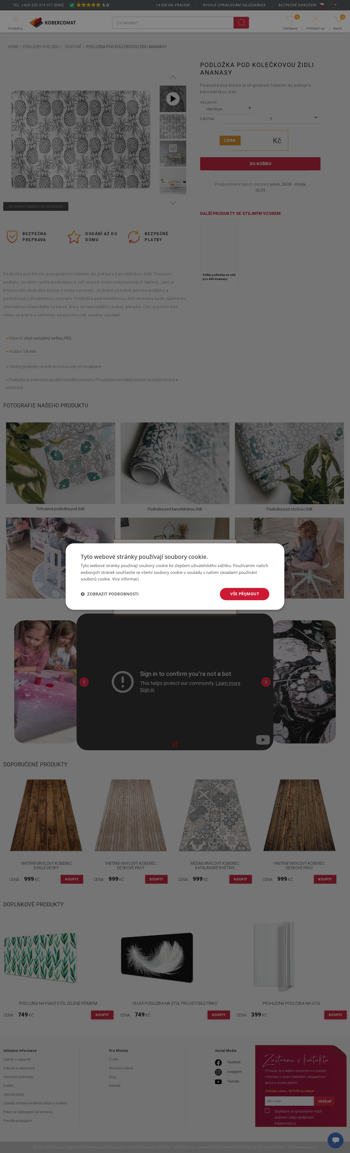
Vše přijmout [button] (244, 593)
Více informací (125, 579)
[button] (110, 594)
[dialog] (175, 576)
